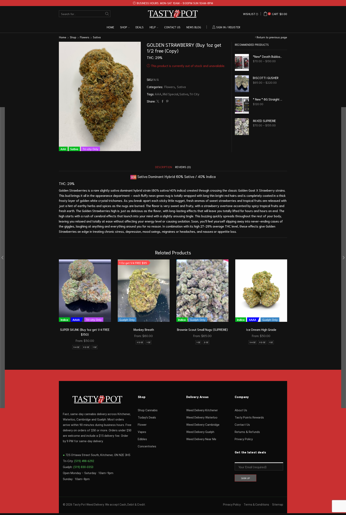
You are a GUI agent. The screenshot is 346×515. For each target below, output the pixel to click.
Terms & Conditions (256, 504)
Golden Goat (246, 190)
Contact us (172, 27)
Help (153, 27)
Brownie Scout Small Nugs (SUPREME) (202, 329)
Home (110, 27)
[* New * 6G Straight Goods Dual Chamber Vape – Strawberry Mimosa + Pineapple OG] (242, 105)
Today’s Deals (147, 417)
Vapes (142, 432)
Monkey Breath (143, 329)
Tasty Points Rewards (249, 417)
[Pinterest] (167, 101)
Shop (123, 27)
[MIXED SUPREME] (242, 126)
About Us (241, 410)
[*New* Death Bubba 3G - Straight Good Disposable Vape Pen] (242, 62)
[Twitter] (157, 101)
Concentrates (147, 446)
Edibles (142, 439)
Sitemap (277, 504)
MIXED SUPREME (264, 120)
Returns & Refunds (247, 432)
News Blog (193, 27)
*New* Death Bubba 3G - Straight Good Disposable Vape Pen (267, 56)
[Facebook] (162, 101)
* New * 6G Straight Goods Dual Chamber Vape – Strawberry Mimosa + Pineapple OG (267, 99)
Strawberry (267, 190)
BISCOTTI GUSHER (266, 77)
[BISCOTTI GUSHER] (242, 83)
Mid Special (170, 94)
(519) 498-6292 (84, 461)
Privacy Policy (244, 439)
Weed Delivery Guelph (200, 432)
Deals (140, 27)
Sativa (97, 37)
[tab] (163, 167)
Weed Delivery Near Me (201, 439)
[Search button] (107, 14)
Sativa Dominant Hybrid (156, 176)
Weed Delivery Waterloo (201, 417)
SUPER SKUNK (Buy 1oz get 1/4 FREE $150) (85, 331)
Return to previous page (272, 37)
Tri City (194, 94)
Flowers (84, 37)
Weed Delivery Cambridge (202, 425)
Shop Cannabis (148, 410)
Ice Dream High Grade (261, 329)
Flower (142, 425)
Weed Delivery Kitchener (202, 410)
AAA (158, 94)
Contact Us (242, 425)
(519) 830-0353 (83, 467)
